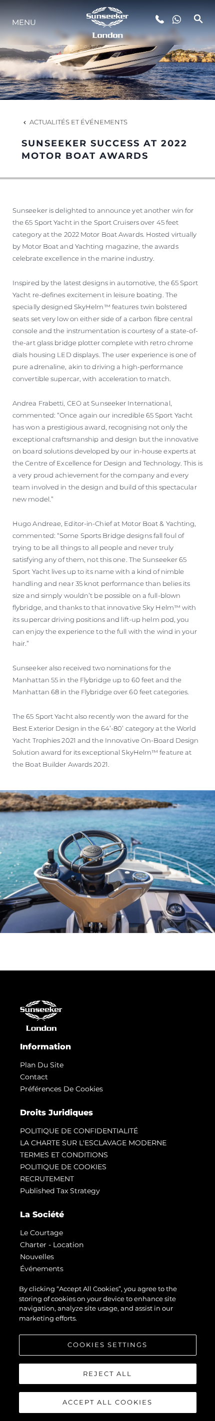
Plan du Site (42, 1064)
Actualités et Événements (79, 122)
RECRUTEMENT (47, 1178)
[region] (107, 1347)
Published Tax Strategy (60, 1190)
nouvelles (37, 1256)
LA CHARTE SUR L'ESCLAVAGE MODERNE (93, 1142)
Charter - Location (52, 1244)
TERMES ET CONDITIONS (64, 1154)
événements (42, 1268)
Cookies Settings (108, 1345)
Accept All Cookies (107, 1402)
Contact (34, 1076)
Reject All (107, 1374)
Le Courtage (41, 1232)
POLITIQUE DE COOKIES (63, 1166)
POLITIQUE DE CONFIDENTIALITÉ (79, 1130)
